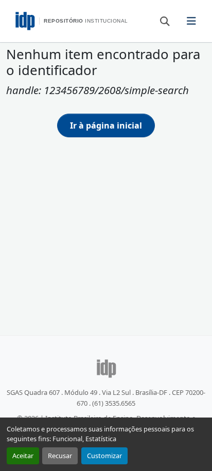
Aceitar (22, 455)
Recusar (60, 455)
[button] (160, 20)
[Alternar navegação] (191, 21)
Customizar (104, 455)
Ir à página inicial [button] (106, 125)
